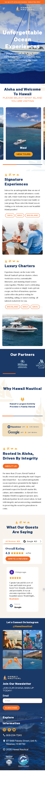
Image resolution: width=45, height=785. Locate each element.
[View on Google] (11, 572)
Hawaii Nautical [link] (20, 749)
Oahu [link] (10, 215)
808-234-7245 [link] (14, 735)
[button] (5, 8)
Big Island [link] (32, 215)
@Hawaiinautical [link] (22, 626)
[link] (25, 8)
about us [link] (11, 466)
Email (6, 695)
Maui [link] (19, 215)
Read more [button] (14, 599)
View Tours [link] (23, 154)
